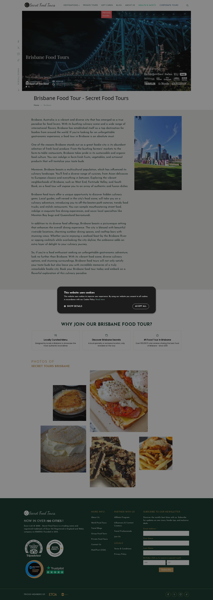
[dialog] (106, 300)
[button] (73, 306)
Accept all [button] (140, 306)
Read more (100, 300)
